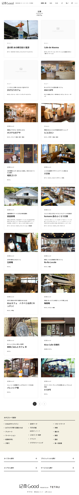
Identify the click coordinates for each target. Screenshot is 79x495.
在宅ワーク (33, 424)
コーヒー (14, 94)
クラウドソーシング (36, 443)
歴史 (56, 439)
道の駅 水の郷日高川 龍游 (18, 47)
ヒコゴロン (49, 132)
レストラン (30, 52)
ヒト (56, 3)
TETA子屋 (33, 428)
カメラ (54, 178)
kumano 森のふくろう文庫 (56, 216)
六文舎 (47, 173)
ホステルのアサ (14, 132)
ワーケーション (52, 52)
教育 (56, 435)
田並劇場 (11, 216)
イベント (14, 226)
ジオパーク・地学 (35, 435)
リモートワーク (60, 424)
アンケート (9, 432)
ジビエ (50, 307)
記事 (39, 11)
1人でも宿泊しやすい (49, 94)
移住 (13, 310)
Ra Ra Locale (50, 262)
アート (9, 52)
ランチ (23, 94)
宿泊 (17, 137)
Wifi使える (57, 94)
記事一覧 (43, 3)
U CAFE (47, 389)
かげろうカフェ (14, 90)
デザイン (59, 178)
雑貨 (57, 137)
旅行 (20, 137)
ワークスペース (61, 226)
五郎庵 (10, 262)
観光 (23, 137)
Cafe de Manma (51, 47)
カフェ (18, 52)
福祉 (54, 137)
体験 (56, 428)
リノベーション (24, 226)
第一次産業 (58, 443)
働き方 (57, 432)
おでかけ (14, 52)
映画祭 (30, 226)
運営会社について (38, 492)
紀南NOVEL (9, 439)
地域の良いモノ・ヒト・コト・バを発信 (24, 3)
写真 (63, 178)
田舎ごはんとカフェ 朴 (17, 346)
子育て (50, 137)
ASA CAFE (48, 90)
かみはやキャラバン (11, 424)
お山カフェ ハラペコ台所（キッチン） (21, 304)
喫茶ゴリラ (12, 175)
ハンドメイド (24, 52)
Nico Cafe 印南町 (51, 344)
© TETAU (29, 492)
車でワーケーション (49, 53)
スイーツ (19, 94)
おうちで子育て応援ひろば (14, 428)
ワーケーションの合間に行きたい (64, 52)
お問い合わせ (48, 492)
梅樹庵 (47, 303)
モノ (67, 3)
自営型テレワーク (35, 431)
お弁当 (46, 349)
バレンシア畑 (13, 387)
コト (51, 3)
